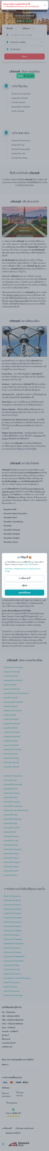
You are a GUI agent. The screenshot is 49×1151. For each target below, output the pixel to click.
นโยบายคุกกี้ (28, 564)
